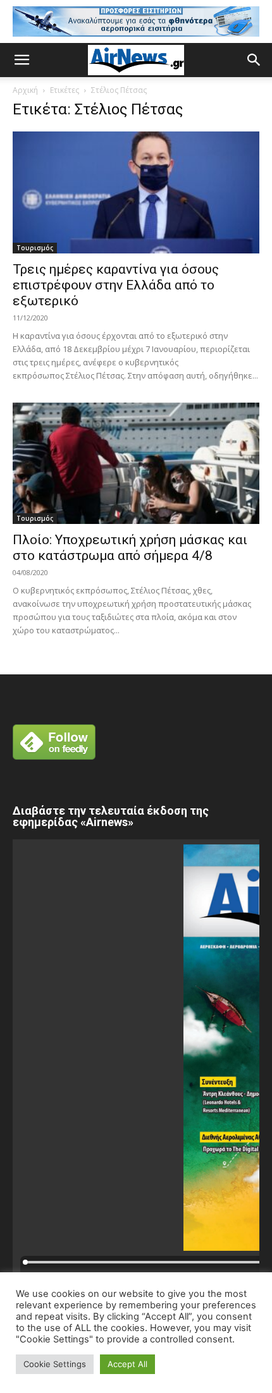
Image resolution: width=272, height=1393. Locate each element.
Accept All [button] (127, 1364)
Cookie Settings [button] (54, 1364)
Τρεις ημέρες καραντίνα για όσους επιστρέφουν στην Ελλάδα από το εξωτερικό (116, 285)
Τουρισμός (34, 247)
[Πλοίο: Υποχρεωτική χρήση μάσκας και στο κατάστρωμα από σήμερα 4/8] (136, 464)
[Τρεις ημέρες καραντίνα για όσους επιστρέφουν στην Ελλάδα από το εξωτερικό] (136, 192)
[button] (21, 60)
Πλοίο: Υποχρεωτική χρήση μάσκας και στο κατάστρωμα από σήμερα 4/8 (130, 547)
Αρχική (25, 90)
